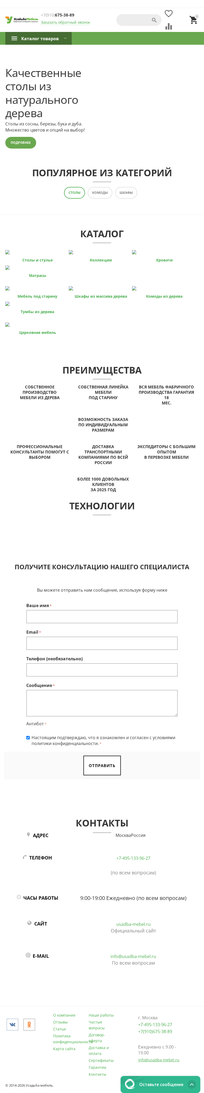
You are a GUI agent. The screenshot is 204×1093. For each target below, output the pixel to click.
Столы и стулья (37, 260)
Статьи (59, 1028)
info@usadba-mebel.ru (133, 956)
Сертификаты (101, 1060)
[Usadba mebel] (21, 20)
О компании (64, 1015)
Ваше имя (37, 605)
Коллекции (101, 260)
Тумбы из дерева (37, 311)
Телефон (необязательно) (54, 659)
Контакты (97, 1074)
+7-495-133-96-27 (133, 858)
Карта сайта (64, 1048)
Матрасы (37, 275)
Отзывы (60, 1022)
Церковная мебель (37, 332)
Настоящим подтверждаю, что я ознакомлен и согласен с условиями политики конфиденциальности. (103, 740)
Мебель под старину (37, 296)
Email (32, 632)
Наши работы (101, 1015)
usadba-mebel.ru (133, 924)
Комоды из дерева (164, 296)
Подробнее (21, 142)
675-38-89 (57, 15)
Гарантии (97, 1067)
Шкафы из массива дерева (101, 296)
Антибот (35, 724)
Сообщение (39, 685)
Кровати (164, 260)
